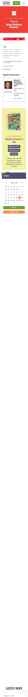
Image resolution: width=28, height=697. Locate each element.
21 (19, 197)
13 (16, 195)
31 (8, 203)
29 (22, 200)
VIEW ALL (14, 208)
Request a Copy (14, 146)
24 (8, 200)
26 (14, 200)
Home (6, 18)
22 (22, 197)
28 (19, 200)
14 (19, 195)
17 (8, 197)
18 (11, 197)
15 (22, 195)
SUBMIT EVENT (14, 212)
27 (17, 200)
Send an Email (18, 98)
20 (17, 197)
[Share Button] (5, 47)
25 (11, 200)
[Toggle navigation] (24, 3)
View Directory (14, 150)
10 (8, 195)
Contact (16, 3)
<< (6, 183)
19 (14, 197)
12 (14, 195)
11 (11, 195)
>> (22, 183)
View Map (14, 154)
